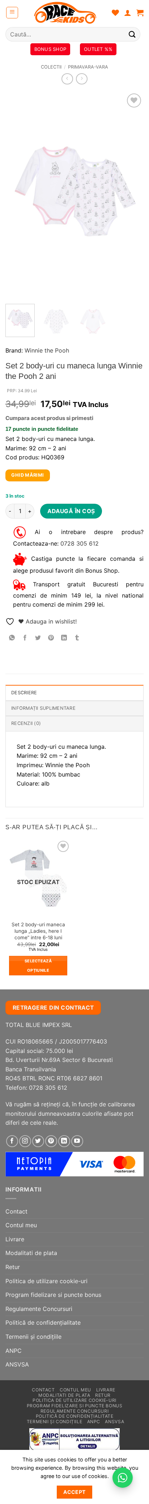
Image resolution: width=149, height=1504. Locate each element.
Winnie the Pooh (47, 350)
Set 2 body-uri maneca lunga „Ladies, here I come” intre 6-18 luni (38, 931)
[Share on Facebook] (25, 638)
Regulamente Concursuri (38, 1308)
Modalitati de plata (31, 1252)
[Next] (131, 195)
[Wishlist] (115, 13)
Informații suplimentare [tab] (43, 708)
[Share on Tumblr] (77, 638)
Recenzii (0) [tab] (26, 723)
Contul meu (21, 1225)
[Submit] (132, 34)
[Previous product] (81, 78)
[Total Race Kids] (65, 12)
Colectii (51, 67)
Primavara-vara (88, 67)
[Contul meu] (127, 13)
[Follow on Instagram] (25, 1141)
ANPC (13, 1350)
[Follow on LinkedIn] (64, 1141)
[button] (12, 12)
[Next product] (67, 78)
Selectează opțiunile (38, 965)
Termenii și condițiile (33, 1336)
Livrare (14, 1239)
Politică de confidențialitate (43, 1322)
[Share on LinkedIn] (64, 638)
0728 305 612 (79, 543)
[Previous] (17, 195)
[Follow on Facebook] (12, 1141)
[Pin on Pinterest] (51, 638)
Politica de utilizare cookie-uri (46, 1281)
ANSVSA (17, 1364)
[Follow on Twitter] (38, 1141)
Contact (16, 1211)
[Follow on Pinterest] (51, 1141)
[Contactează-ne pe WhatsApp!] (122, 1478)
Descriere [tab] (24, 692)
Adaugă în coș (71, 511)
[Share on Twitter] (38, 638)
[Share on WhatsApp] (12, 638)
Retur (12, 1267)
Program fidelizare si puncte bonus (53, 1294)
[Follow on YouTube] (77, 1141)
